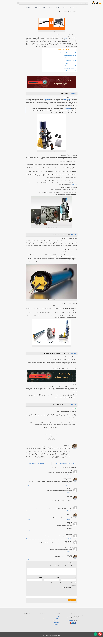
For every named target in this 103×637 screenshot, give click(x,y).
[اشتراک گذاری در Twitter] (53, 439)
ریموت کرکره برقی (67, 108)
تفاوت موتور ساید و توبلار (70, 71)
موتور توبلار (75, 240)
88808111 (70, 620)
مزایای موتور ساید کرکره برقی (70, 58)
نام (75, 577)
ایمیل (57, 577)
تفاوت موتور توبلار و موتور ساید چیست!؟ (68, 52)
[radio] (56, 432)
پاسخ (26, 474)
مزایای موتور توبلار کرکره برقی (70, 65)
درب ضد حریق (37, 7)
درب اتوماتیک (71, 7)
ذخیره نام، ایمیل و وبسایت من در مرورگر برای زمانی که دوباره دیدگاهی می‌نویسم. (60, 583)
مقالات (42, 616)
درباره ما (57, 616)
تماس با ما (57, 618)
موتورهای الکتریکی (66, 99)
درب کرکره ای (66, 38)
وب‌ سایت (40, 577)
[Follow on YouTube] (70, 623)
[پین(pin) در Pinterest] (50, 439)
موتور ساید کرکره (47, 99)
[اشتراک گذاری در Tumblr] (48, 439)
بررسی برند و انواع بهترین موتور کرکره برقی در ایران (65, 463)
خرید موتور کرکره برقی (52, 46)
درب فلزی (57, 7)
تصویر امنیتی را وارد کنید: (66, 587)
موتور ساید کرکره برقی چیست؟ (69, 55)
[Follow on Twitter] (72, 623)
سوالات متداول (56, 624)
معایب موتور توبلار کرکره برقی (69, 68)
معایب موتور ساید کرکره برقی (70, 60)
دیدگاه (74, 567)
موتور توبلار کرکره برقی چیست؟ (69, 63)
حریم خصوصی (56, 622)
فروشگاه (42, 618)
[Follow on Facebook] (75, 623)
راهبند (44, 7)
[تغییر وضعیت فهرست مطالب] (74, 50)
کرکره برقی (63, 7)
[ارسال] (20, 3)
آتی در (77, 7)
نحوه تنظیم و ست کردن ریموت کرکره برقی (36, 463)
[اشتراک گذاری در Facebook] (55, 439)
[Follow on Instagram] (74, 623)
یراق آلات (50, 7)
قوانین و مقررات (56, 620)
